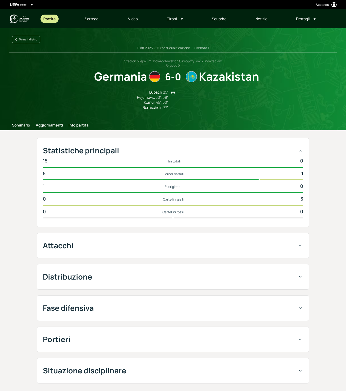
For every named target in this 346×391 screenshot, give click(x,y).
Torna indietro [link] (28, 39)
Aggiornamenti (49, 125)
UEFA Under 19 (19, 18)
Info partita (78, 125)
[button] (175, 18)
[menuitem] (58, 18)
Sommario (21, 125)
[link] (49, 18)
